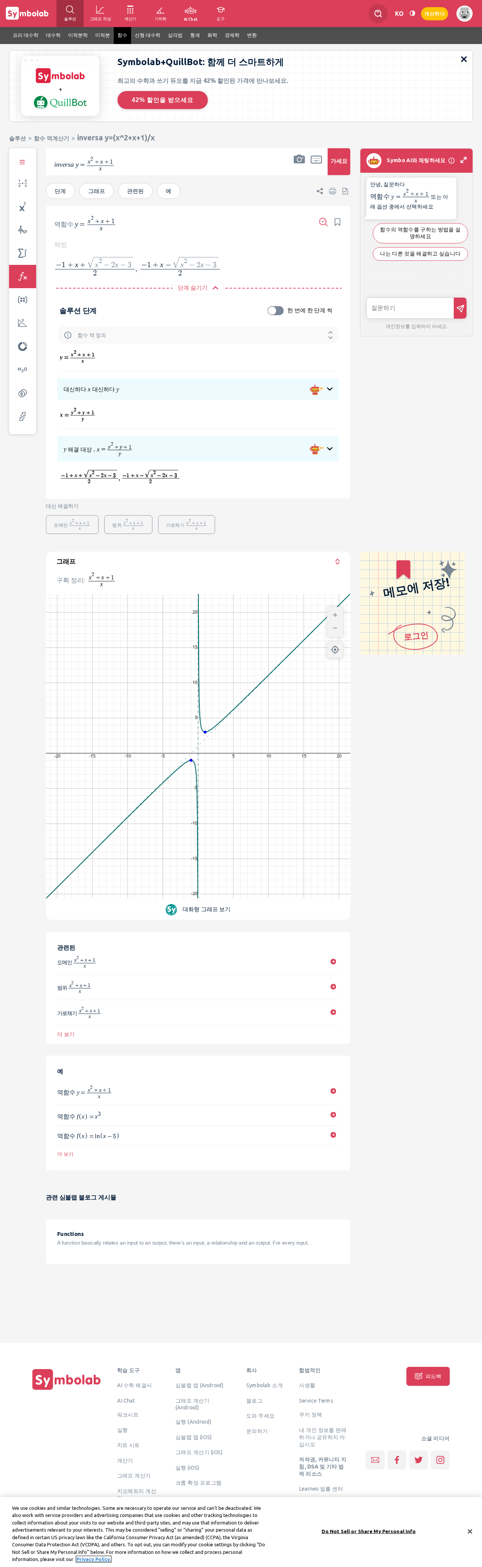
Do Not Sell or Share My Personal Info (369, 1531)
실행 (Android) (193, 1422)
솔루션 (17, 138)
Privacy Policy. (93, 1559)
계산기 (125, 1460)
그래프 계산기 (134, 1476)
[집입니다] (66, 1390)
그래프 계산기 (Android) (192, 1403)
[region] (241, 1532)
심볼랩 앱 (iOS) (193, 1437)
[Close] (470, 1531)
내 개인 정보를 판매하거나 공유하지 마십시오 (322, 1437)
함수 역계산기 (51, 138)
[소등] (412, 13)
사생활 (307, 1385)
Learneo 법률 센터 (321, 1489)
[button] (299, 166)
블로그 (254, 1400)
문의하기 (257, 1431)
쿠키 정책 (310, 1415)
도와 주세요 (260, 1416)
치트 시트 (128, 1445)
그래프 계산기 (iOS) (199, 1452)
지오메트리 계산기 (136, 1494)
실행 (122, 1430)
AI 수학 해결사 (134, 1385)
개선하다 (434, 13)
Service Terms (316, 1400)
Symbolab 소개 (264, 1385)
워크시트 (128, 1415)
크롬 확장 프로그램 (198, 1483)
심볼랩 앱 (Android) (199, 1385)
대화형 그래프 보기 (207, 909)
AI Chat (126, 1400)
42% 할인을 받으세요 (163, 100)
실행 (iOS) (187, 1467)
